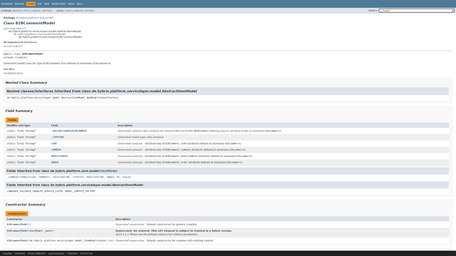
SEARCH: (373, 10)
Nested (17, 11)
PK (118, 177)
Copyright (7, 253)
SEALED (126, 177)
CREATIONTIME (61, 177)
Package (19, 4)
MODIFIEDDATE (59, 156)
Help (79, 4)
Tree (47, 4)
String (29, 130)
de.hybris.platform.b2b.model (34, 17)
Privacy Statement (36, 253)
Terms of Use (86, 253)
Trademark (72, 253)
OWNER (110, 177)
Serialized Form (13, 73)
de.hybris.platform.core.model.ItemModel (40, 34)
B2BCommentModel (17, 224)
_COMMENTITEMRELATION (21, 177)
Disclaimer (20, 253)
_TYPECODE (57, 137)
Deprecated (59, 4)
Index (71, 4)
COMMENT (56, 149)
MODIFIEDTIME (95, 177)
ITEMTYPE (78, 177)
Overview (6, 4)
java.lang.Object (14, 28)
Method (47, 11)
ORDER (54, 162)
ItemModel (21, 57)
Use (39, 4)
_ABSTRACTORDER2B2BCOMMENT (69, 130)
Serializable (12, 46)
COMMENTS (44, 177)
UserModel (36, 230)
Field (27, 11)
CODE (54, 143)
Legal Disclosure (56, 253)
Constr (36, 11)
